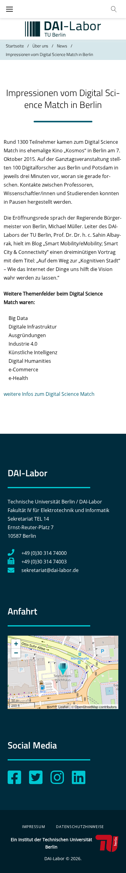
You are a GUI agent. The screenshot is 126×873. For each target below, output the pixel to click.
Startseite (15, 46)
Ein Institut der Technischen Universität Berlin (51, 843)
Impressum (33, 826)
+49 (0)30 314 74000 (44, 553)
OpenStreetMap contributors (96, 706)
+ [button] (16, 644)
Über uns (40, 46)
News (62, 46)
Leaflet (63, 706)
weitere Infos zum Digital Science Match (49, 394)
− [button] (16, 653)
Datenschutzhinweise (80, 826)
